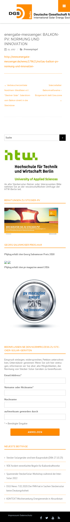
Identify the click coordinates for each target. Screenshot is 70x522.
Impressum (13, 515)
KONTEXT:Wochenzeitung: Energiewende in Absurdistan (34, 498)
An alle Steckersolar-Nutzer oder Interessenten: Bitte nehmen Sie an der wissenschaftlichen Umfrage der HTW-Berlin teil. (32, 187)
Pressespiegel (31, 49)
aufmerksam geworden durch (21, 411)
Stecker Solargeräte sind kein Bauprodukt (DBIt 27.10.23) (34, 457)
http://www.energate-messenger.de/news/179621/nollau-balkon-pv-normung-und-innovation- (31, 61)
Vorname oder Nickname (18, 387)
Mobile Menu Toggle (64, 6)
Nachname (10, 399)
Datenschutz (26, 515)
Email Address (12, 375)
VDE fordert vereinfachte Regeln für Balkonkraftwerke (33, 465)
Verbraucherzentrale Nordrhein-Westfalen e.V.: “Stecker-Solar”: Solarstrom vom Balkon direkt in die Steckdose (17, 95)
